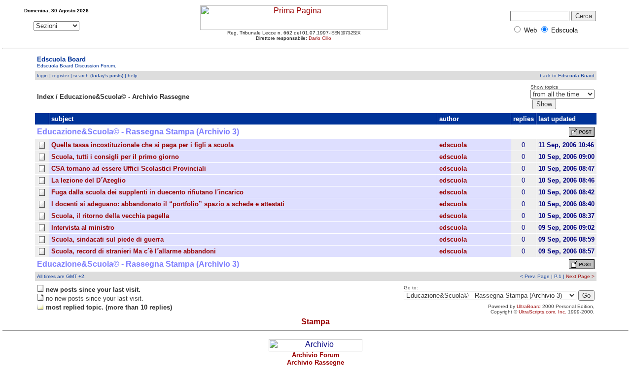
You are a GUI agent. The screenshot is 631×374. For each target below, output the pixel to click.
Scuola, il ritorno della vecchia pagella (110, 215)
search (81, 75)
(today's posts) (106, 75)
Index (45, 96)
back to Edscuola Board (567, 75)
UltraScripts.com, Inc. (542, 311)
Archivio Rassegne (315, 362)
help (133, 75)
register (60, 75)
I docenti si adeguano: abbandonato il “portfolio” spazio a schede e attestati (167, 204)
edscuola (453, 145)
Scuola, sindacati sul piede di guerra (107, 239)
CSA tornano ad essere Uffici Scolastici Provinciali (128, 168)
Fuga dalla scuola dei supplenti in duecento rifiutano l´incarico (147, 192)
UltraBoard (529, 306)
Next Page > (580, 276)
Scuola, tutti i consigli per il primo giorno (115, 156)
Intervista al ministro (82, 227)
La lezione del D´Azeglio (88, 180)
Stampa (315, 321)
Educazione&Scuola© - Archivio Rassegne (124, 96)
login (42, 75)
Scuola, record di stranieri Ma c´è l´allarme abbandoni (133, 251)
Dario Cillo (320, 38)
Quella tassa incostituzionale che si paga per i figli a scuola (142, 145)
